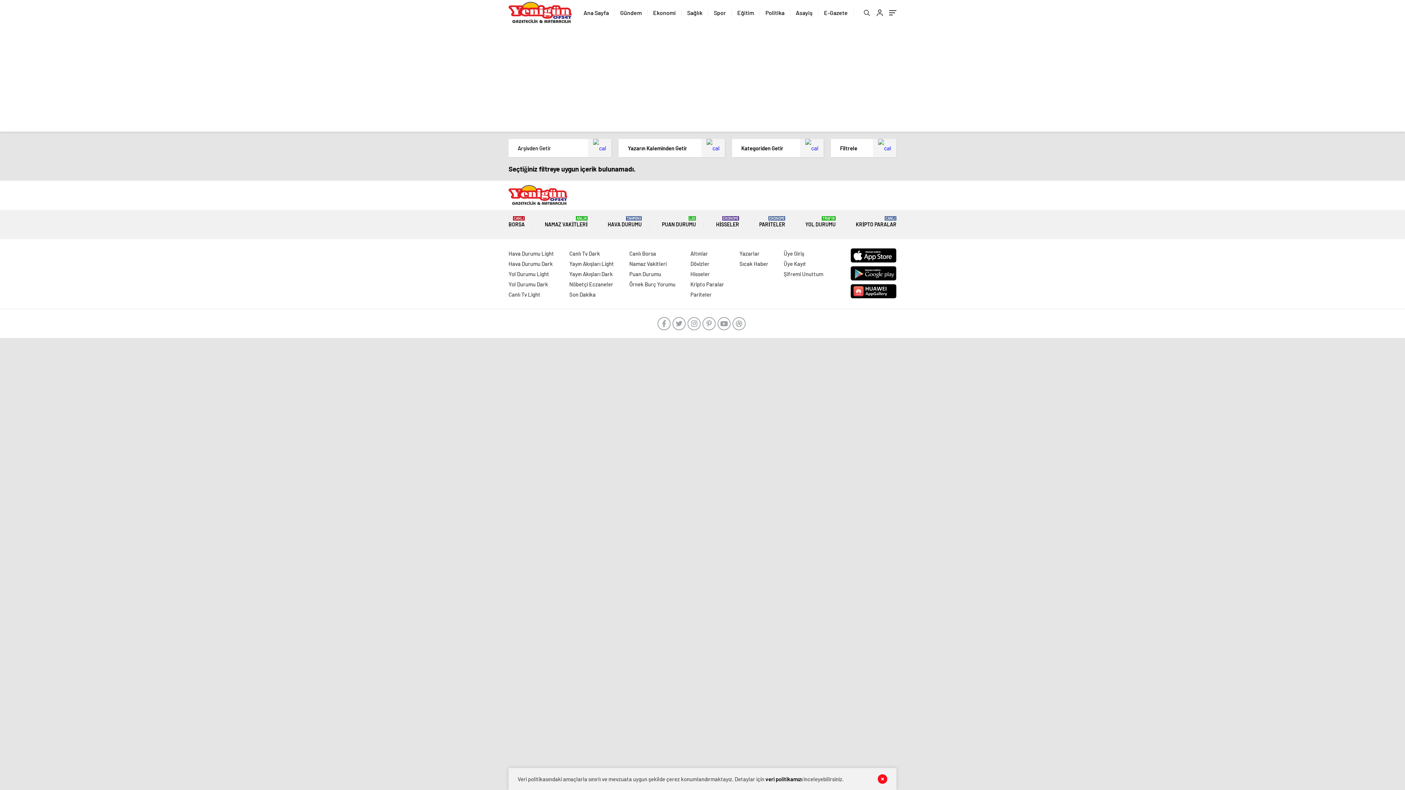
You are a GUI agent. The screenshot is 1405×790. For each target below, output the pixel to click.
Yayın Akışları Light (591, 263)
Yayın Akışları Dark (591, 274)
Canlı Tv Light (524, 294)
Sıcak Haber (753, 263)
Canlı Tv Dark (584, 253)
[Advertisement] (702, 80)
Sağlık (694, 12)
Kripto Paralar (876, 221)
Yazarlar (749, 253)
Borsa (517, 221)
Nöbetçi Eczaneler (591, 284)
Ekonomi (664, 12)
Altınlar (699, 253)
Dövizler (699, 263)
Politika (774, 12)
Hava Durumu (625, 221)
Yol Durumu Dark (528, 284)
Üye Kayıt (795, 263)
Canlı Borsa (642, 253)
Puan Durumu (679, 221)
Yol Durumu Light (529, 274)
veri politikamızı (783, 779)
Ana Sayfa (596, 12)
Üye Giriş (794, 253)
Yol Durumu (820, 221)
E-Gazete (836, 12)
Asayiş (804, 12)
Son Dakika (582, 294)
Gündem (631, 12)
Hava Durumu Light (531, 253)
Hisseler (727, 221)
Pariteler (772, 221)
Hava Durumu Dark (531, 263)
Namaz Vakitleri (566, 221)
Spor (720, 12)
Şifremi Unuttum (803, 274)
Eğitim (745, 12)
